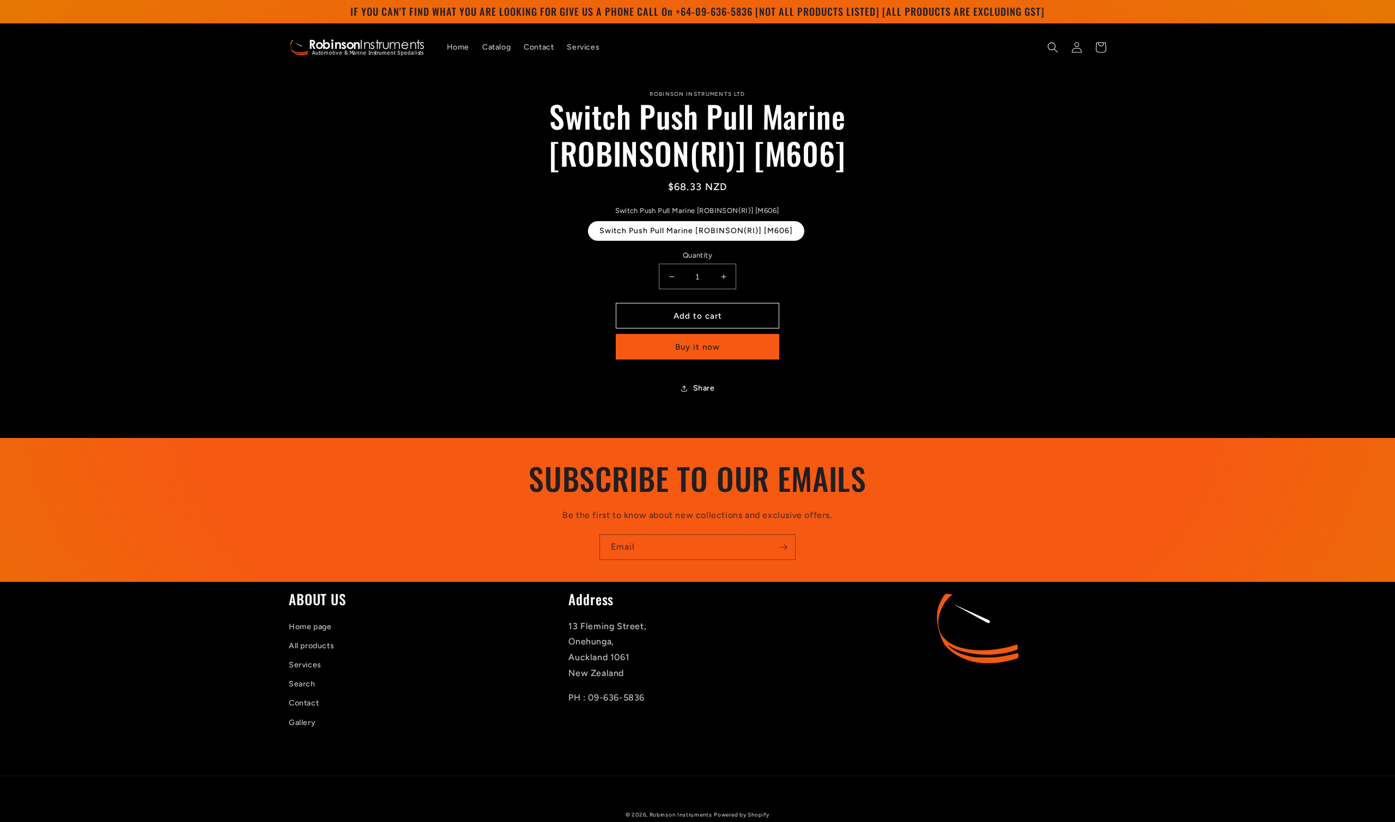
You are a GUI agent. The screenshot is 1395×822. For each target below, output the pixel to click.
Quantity (697, 255)
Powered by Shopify (741, 814)
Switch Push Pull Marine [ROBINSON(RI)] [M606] (696, 230)
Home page (310, 626)
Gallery (302, 722)
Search (302, 684)
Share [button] (704, 388)
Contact (304, 703)
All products (311, 645)
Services (305, 664)
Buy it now (697, 347)
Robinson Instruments (681, 814)
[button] (1053, 47)
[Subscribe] (783, 547)
